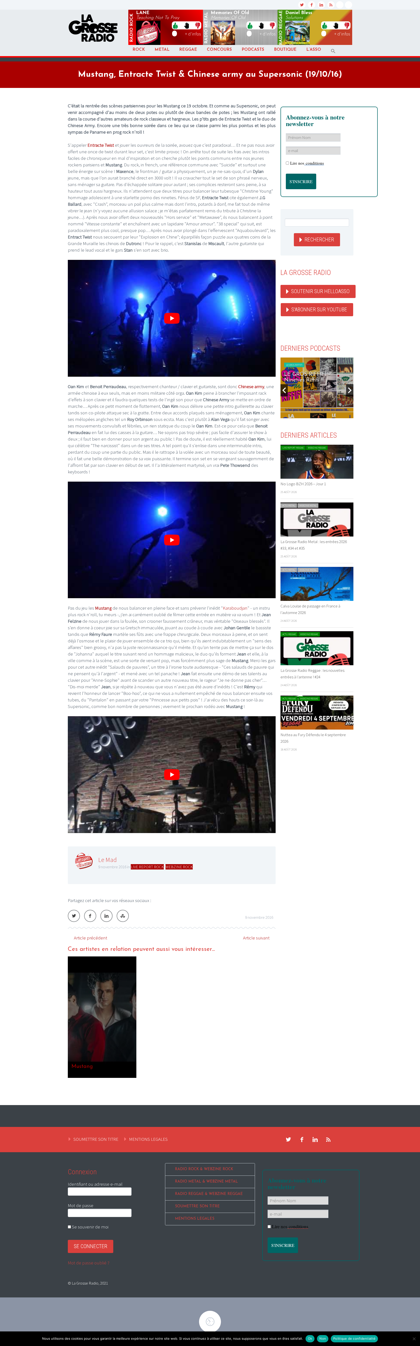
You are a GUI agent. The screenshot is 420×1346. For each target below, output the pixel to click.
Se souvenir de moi (89, 1227)
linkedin (321, 5)
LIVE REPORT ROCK (147, 866)
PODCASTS (253, 50)
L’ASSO (313, 50)
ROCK (138, 50)
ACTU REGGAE (289, 634)
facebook (311, 5)
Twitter (74, 916)
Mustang (103, 608)
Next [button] (349, 390)
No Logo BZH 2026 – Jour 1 (303, 483)
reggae (281, 27)
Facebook (90, 916)
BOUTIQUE (285, 50)
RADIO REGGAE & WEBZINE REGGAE (209, 1194)
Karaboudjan (235, 608)
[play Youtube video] (172, 318)
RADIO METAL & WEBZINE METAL (206, 1182)
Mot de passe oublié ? (88, 1263)
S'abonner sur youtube (319, 310)
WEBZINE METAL (307, 505)
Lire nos (307, 163)
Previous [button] (284, 390)
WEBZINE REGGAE (317, 447)
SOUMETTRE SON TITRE (95, 1139)
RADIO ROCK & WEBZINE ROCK (204, 1169)
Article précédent (90, 938)
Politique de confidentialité (354, 1338)
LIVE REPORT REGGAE (293, 447)
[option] (171, 1017)
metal (206, 28)
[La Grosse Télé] (339, 5)
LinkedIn (106, 916)
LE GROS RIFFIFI (294, 364)
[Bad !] (197, 25)
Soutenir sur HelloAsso (320, 291)
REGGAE (188, 50)
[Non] (413, 1338)
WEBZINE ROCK (179, 866)
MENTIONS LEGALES (148, 1139)
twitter (302, 5)
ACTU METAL (288, 505)
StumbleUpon (123, 916)
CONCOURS (219, 50)
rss (331, 5)
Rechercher (319, 240)
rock (132, 28)
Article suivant (256, 938)
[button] (333, 51)
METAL (162, 50)
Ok (310, 1338)
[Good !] (175, 25)
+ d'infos (193, 34)
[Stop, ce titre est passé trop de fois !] (186, 25)
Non (322, 1338)
